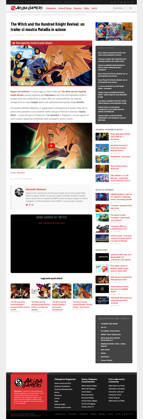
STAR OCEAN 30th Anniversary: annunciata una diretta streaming (121, 300)
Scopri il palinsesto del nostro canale (51, 223)
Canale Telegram (114, 398)
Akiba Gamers (15, 15)
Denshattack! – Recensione (120, 156)
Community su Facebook (117, 389)
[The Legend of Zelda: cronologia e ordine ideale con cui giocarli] (102, 220)
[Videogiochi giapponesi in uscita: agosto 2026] (114, 40)
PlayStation (37, 15)
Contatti (46, 2)
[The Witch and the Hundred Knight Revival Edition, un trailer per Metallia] (41, 297)
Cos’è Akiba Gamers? (17, 2)
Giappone (78, 8)
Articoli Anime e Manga (89, 401)
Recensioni (58, 395)
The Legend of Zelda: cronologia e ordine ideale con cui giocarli (120, 217)
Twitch (94, 8)
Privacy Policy (72, 414)
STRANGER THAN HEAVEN (109, 324)
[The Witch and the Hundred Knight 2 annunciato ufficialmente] (61, 297)
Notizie (30, 15)
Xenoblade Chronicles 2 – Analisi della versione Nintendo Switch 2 (120, 148)
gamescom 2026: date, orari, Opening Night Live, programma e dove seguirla (121, 257)
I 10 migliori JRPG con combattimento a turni (119, 227)
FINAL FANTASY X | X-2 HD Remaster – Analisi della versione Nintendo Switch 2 (120, 178)
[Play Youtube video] (51, 146)
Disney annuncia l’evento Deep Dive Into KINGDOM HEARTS (120, 289)
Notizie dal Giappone (88, 389)
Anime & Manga (64, 8)
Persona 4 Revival (106, 360)
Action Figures (86, 392)
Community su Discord (116, 392)
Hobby (86, 8)
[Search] (130, 8)
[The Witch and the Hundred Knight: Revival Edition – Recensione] (82, 297)
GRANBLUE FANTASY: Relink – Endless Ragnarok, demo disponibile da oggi (112, 95)
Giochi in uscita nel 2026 (71, 2)
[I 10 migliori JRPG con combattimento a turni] (102, 232)
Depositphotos (31, 414)
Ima (99, 74)
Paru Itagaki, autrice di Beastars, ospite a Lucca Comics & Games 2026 (119, 268)
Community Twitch (115, 395)
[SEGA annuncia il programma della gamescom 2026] (102, 282)
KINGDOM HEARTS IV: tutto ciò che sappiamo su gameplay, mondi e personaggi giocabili (121, 197)
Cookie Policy (83, 414)
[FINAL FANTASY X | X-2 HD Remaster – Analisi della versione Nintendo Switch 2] (102, 181)
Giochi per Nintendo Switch (63, 389)
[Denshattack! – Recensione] (102, 162)
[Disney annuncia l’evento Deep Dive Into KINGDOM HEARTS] (102, 292)
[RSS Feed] (111, 2)
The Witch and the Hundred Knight (23, 179)
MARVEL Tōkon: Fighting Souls (111, 334)
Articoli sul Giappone (88, 404)
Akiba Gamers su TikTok (116, 401)
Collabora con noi (60, 414)
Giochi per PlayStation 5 (62, 386)
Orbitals (103, 353)
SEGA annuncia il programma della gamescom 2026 (121, 278)
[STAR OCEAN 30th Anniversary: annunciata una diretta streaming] (102, 303)
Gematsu (21, 172)
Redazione (38, 2)
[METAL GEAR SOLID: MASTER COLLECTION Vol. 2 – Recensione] (102, 139)
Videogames (51, 8)
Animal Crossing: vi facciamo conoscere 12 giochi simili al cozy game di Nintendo (121, 238)
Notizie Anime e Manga (89, 386)
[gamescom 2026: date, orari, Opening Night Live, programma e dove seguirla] (102, 260)
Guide (56, 401)
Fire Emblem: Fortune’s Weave (110, 331)
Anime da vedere (56, 2)
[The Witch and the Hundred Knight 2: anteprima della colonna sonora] (20, 297)
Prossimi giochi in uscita (62, 407)
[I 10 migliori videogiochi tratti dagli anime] (102, 211)
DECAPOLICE (105, 357)
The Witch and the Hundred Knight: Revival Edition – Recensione (82, 304)
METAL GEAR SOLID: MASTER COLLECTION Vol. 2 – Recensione (120, 136)
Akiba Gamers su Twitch (117, 386)
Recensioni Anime (87, 395)
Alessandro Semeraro (18, 35)
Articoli (56, 398)
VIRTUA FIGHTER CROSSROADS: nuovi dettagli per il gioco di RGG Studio (112, 118)
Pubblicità (93, 414)
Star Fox (103, 327)
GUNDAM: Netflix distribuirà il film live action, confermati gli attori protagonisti (111, 67)
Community (29, 2)
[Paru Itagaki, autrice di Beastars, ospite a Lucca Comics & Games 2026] (102, 271)
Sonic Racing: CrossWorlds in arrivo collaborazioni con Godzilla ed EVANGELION (111, 109)
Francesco (101, 59)
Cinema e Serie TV (88, 407)
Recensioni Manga (88, 398)
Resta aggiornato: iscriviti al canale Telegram (34, 42)
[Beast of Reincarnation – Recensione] (102, 171)
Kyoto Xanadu (105, 350)
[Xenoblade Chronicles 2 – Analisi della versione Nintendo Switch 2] (102, 151)
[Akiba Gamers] (27, 10)
